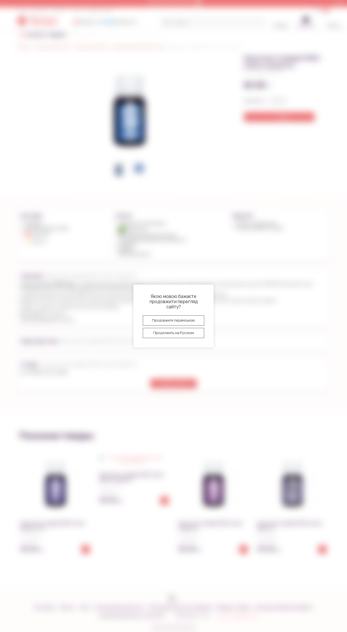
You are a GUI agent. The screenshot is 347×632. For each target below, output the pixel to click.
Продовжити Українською (173, 320)
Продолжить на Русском (173, 332)
